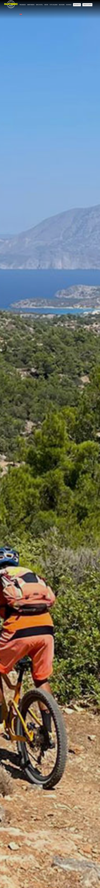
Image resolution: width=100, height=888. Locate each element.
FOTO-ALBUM (53, 4)
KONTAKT (68, 4)
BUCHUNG (62, 4)
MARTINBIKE (30, 4)
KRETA (46, 4)
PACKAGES (23, 4)
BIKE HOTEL (39, 4)
